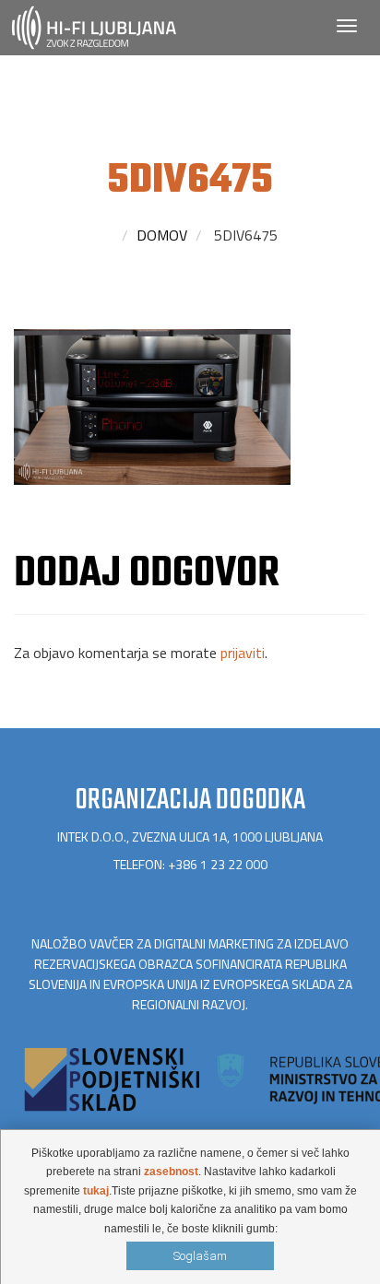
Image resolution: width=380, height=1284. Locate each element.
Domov (162, 235)
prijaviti (242, 653)
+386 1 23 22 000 (217, 864)
